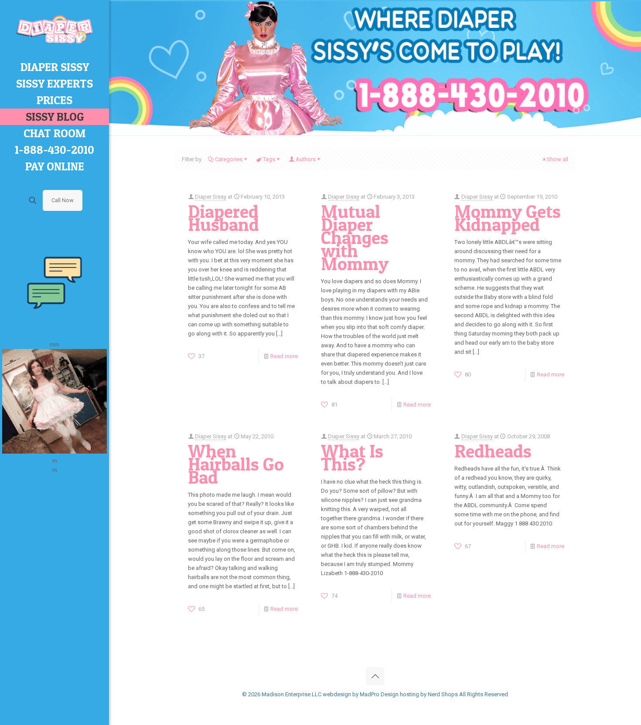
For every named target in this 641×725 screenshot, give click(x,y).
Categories (228, 159)
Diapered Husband (223, 217)
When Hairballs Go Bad (236, 464)
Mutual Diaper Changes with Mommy (355, 237)
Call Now (62, 200)
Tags (269, 159)
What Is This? (352, 457)
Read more (284, 356)
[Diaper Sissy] (54, 29)
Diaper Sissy (210, 196)
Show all (557, 159)
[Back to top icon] (375, 676)
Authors (306, 159)
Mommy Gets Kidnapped (507, 217)
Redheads (493, 451)
